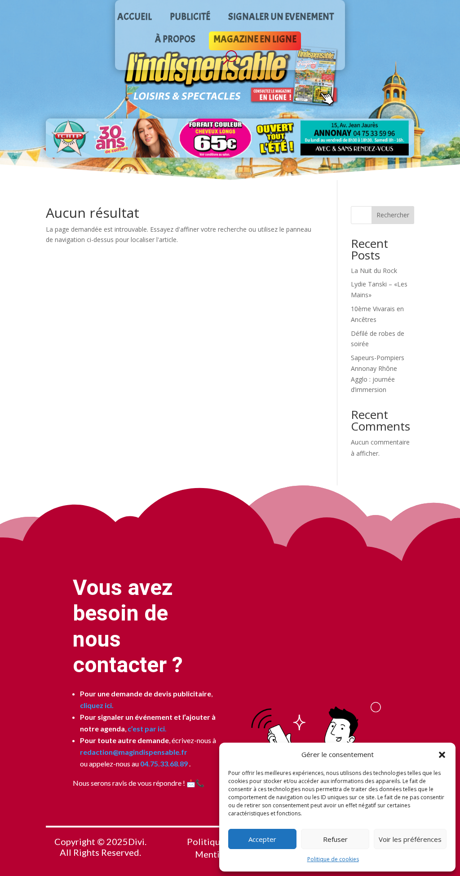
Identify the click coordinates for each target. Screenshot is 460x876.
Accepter (262, 839)
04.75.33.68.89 (163, 763)
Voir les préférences (410, 839)
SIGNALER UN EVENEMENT (281, 17)
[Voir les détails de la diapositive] (230, 138)
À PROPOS (175, 40)
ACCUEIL (134, 17)
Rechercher (392, 215)
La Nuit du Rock (374, 270)
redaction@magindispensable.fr (133, 752)
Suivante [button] (404, 138)
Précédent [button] (56, 138)
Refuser (335, 839)
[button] (442, 754)
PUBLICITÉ (190, 17)
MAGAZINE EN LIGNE (254, 40)
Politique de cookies (333, 859)
